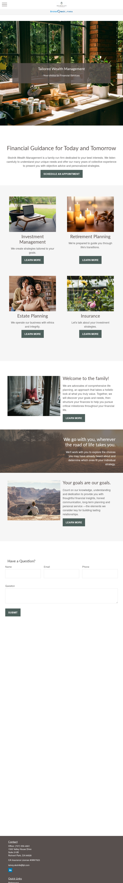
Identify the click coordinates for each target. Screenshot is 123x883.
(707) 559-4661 (22, 845)
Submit (13, 612)
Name (8, 566)
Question (10, 586)
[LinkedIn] (10, 870)
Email (47, 566)
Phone (85, 566)
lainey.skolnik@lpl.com (19, 865)
